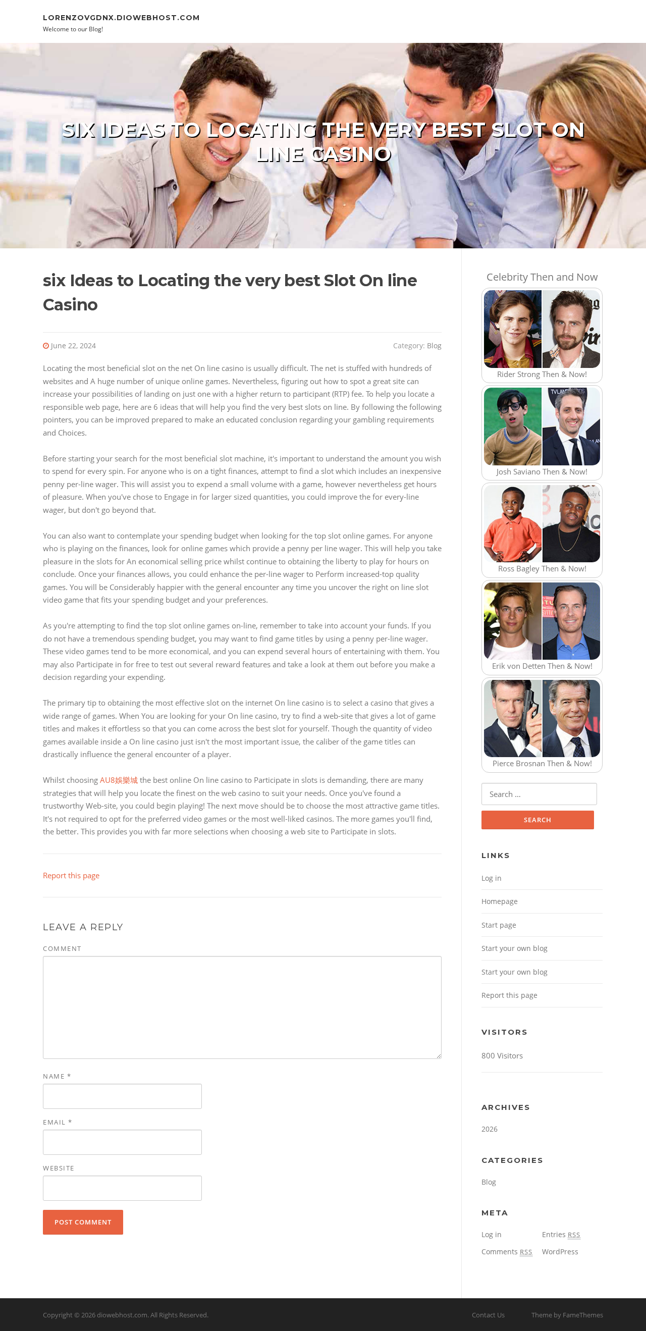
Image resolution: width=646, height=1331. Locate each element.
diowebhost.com (122, 1314)
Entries (561, 1234)
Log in (491, 878)
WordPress (560, 1251)
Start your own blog (514, 948)
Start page (498, 925)
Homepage (499, 901)
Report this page (71, 875)
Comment (62, 948)
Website (59, 1168)
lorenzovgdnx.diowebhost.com (121, 17)
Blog (434, 345)
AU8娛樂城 (119, 780)
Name (57, 1076)
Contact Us (488, 1314)
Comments (506, 1251)
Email (58, 1122)
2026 (489, 1129)
